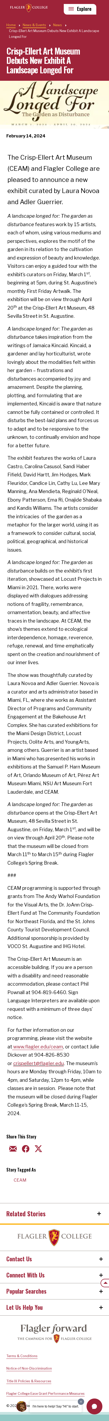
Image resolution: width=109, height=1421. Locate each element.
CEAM (20, 1180)
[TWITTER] (37, 1148)
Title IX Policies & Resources (28, 1381)
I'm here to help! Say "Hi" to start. (56, 1406)
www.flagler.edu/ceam (37, 1046)
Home (54, 1237)
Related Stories (26, 1213)
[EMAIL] (12, 1148)
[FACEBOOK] (25, 1148)
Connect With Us (25, 1275)
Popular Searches (26, 1291)
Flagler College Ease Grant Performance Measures (45, 1394)
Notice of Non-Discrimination (29, 1368)
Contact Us (19, 1258)
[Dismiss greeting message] (81, 1401)
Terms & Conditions (22, 1356)
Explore (84, 8)
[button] (94, 1406)
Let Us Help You (24, 1307)
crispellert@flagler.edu (38, 1063)
